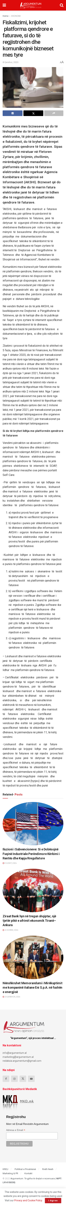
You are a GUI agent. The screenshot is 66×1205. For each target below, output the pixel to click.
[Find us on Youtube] (31, 1079)
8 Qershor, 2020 (10, 62)
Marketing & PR (10, 1173)
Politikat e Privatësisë (25, 1169)
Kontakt (28, 1173)
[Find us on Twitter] (23, 1079)
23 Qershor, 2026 (12, 997)
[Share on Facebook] (13, 113)
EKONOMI (16, 16)
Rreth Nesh (47, 1169)
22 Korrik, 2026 (11, 930)
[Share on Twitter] (33, 113)
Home (5, 16)
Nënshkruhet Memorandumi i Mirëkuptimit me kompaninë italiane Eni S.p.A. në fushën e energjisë (32, 987)
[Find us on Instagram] (14, 1079)
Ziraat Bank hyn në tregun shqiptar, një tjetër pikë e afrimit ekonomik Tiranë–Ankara (29, 920)
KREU (5, 1169)
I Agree (53, 1200)
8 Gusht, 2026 (10, 863)
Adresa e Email (15, 1130)
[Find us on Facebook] (6, 1079)
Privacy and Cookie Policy (28, 1200)
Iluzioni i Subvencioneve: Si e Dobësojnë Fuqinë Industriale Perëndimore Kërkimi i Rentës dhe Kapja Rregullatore (31, 853)
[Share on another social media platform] (53, 113)
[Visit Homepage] (31, 5)
